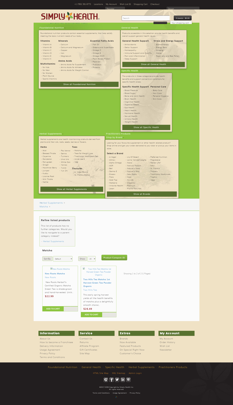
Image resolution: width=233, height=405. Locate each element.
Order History (167, 342)
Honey (159, 53)
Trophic (153, 177)
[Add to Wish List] (67, 306)
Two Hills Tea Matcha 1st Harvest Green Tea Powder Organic (97, 283)
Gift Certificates (88, 349)
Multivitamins (47, 63)
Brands (124, 338)
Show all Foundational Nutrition (79, 84)
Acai (44, 150)
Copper (64, 50)
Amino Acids (65, 60)
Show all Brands (141, 194)
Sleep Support (131, 58)
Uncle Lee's (80, 159)
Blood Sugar (130, 93)
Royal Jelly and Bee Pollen (167, 56)
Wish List (165, 345)
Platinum (131, 185)
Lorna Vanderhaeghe (136, 160)
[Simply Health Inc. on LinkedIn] (123, 380)
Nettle (45, 182)
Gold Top (113, 180)
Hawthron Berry (50, 167)
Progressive (155, 160)
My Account (166, 338)
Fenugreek (47, 162)
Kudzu (45, 173)
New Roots (132, 174)
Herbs (43, 146)
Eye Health (129, 107)
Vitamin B (47, 47)
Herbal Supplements (51, 134)
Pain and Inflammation (135, 56)
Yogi (76, 162)
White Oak (66, 162)
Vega (152, 180)
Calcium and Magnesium (72, 47)
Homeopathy (130, 50)
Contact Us (86, 338)
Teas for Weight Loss (84, 153)
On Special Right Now (132, 349)
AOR (111, 165)
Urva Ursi (65, 159)
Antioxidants (130, 44)
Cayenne (47, 156)
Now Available (128, 342)
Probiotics (97, 64)
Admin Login (135, 373)
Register (110, 8)
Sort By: (47, 258)
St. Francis (155, 168)
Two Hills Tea (90, 289)
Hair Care (157, 93)
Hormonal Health (132, 113)
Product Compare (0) (114, 257)
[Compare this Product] (74, 306)
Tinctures (77, 168)
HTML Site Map (100, 373)
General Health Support (135, 40)
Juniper (46, 170)
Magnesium (66, 56)
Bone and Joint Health (135, 96)
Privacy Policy (47, 353)
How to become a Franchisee (56, 342)
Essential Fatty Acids (102, 40)
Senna (64, 153)
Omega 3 (97, 50)
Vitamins (45, 40)
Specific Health (129, 70)
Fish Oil (96, 44)
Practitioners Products (118, 134)
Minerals (63, 40)
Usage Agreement (50, 349)
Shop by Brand (114, 137)
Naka (129, 162)
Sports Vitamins (50, 78)
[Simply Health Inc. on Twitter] (117, 380)
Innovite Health (116, 185)
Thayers (154, 171)
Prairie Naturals (134, 188)
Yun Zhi (64, 170)
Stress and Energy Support (168, 40)
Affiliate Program (89, 345)
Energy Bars (161, 47)
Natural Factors (134, 165)
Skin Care (157, 99)
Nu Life (130, 180)
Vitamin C (47, 50)
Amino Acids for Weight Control (75, 70)
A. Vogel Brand (81, 172)
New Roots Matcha (55, 273)
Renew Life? (155, 162)
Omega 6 (97, 53)
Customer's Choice (130, 353)
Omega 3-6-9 (98, 56)
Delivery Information (51, 345)
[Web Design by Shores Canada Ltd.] (116, 399)
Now (129, 177)
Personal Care (158, 86)
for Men (46, 70)
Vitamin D (47, 53)
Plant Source (48, 76)
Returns (84, 342)
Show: (82, 258)
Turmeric (65, 156)
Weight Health (131, 122)
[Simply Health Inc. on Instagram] (128, 380)
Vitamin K (47, 58)
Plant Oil (96, 61)
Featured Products (130, 345)
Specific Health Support (135, 86)
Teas (74, 146)
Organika (131, 183)
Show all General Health (153, 64)
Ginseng (159, 50)
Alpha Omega (115, 162)
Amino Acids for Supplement (73, 64)
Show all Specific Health (146, 127)
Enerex (112, 174)
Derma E (113, 171)
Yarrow (64, 165)
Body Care (157, 90)
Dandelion (47, 159)
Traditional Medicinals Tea (86, 156)
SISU (152, 165)
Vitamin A (47, 44)
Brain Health (130, 99)
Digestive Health (132, 104)
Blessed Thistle (49, 153)
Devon (171, 8)
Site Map (85, 353)
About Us (45, 338)
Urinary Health (131, 119)
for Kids (46, 67)
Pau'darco (65, 150)
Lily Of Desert (133, 157)
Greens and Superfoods (103, 47)
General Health (129, 28)
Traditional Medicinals (160, 174)
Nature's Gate (133, 168)
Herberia (113, 183)
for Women (48, 73)
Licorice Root (48, 176)
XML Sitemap (118, 373)
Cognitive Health (132, 102)
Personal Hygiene (161, 96)
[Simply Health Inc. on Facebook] (111, 380)
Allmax (112, 160)
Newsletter (166, 349)
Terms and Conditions (52, 357)
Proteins (96, 67)
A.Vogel (112, 157)
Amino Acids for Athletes (71, 67)
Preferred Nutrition (158, 157)
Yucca (63, 167)
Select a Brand (115, 153)
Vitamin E (47, 56)
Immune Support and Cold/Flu (138, 53)
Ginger (46, 164)
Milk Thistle (48, 179)
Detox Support (131, 47)
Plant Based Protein (101, 58)
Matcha (78, 150)
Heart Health (130, 110)
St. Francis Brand (82, 175)
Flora (111, 177)
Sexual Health (131, 116)
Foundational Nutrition (52, 28)
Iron (62, 53)
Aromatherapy (162, 44)
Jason (111, 188)
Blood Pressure (131, 90)
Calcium (64, 44)
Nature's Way (133, 171)
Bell (110, 168)
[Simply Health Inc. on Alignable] (106, 380)
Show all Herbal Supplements (72, 189)
